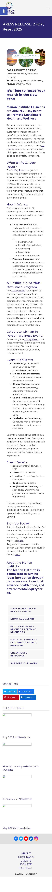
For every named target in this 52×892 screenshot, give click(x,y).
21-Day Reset (18, 170)
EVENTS (26, 860)
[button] (4, 11)
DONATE (26, 864)
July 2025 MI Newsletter (17, 737)
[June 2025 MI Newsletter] (17, 785)
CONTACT (25, 868)
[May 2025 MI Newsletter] (17, 814)
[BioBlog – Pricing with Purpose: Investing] (17, 752)
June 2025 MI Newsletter (17, 799)
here (20, 541)
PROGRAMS (26, 857)
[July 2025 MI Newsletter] (17, 723)
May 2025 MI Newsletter (17, 828)
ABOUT (26, 853)
